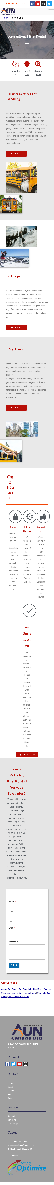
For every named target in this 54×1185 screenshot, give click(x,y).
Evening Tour (38, 72)
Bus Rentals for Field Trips (30, 989)
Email (12, 928)
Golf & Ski (27, 72)
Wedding (16, 72)
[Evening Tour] (38, 64)
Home (6, 17)
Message (13, 941)
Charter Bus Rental (9, 989)
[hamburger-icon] (51, 11)
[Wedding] (16, 64)
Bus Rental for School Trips (24, 993)
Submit (14, 965)
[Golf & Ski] (27, 64)
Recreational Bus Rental (18, 996)
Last (10, 922)
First (11, 912)
